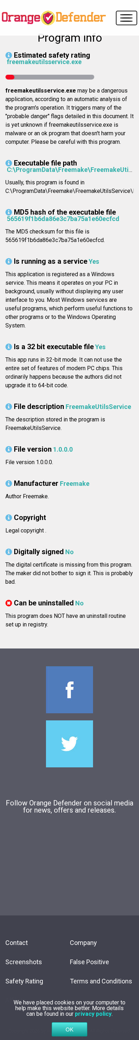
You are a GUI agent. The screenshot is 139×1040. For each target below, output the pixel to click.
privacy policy (93, 1013)
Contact (16, 942)
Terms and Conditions (101, 981)
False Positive (89, 962)
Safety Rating (24, 981)
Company (83, 942)
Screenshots (23, 962)
